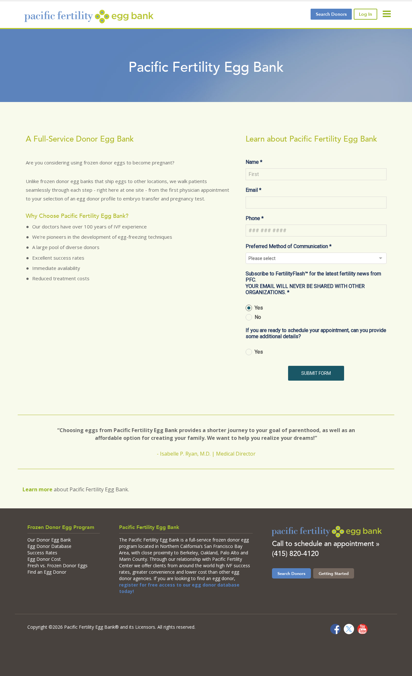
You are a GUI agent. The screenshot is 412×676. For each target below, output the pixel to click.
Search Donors (291, 573)
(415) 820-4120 (295, 553)
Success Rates (42, 553)
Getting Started (334, 573)
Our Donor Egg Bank (49, 540)
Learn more (37, 489)
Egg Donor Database (49, 546)
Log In (365, 14)
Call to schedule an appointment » (325, 543)
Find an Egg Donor (46, 572)
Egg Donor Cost (44, 559)
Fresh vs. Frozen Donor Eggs (57, 565)
